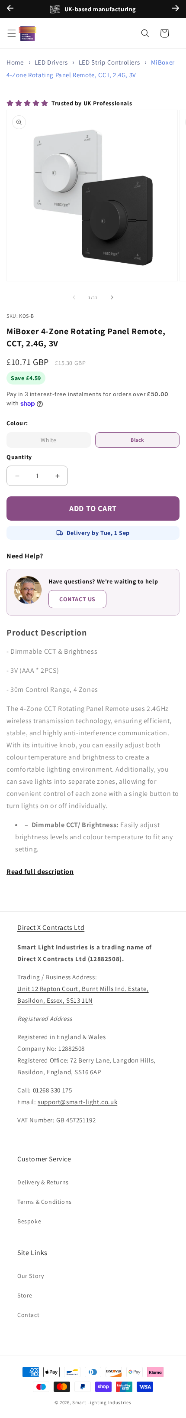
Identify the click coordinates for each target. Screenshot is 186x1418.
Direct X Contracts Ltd (50, 927)
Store (24, 1295)
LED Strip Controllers (109, 62)
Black (137, 440)
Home (14, 62)
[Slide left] (73, 297)
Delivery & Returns (43, 1182)
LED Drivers (51, 62)
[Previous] (10, 9)
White (61, 442)
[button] (11, 33)
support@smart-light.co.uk (77, 1102)
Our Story (30, 1276)
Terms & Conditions (44, 1202)
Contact (28, 1315)
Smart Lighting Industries (101, 1402)
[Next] (175, 9)
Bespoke (29, 1221)
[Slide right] (112, 297)
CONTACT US (77, 599)
